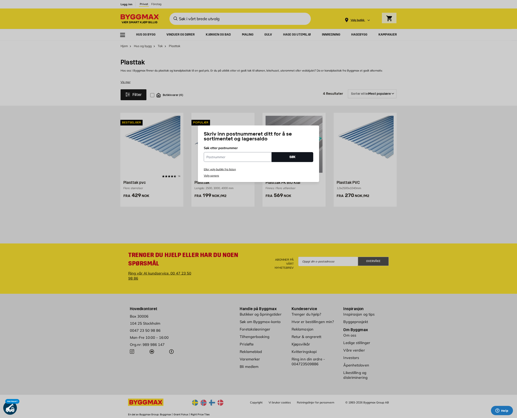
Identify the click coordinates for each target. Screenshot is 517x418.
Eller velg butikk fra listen (220, 169)
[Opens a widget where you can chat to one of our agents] (502, 411)
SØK (292, 157)
